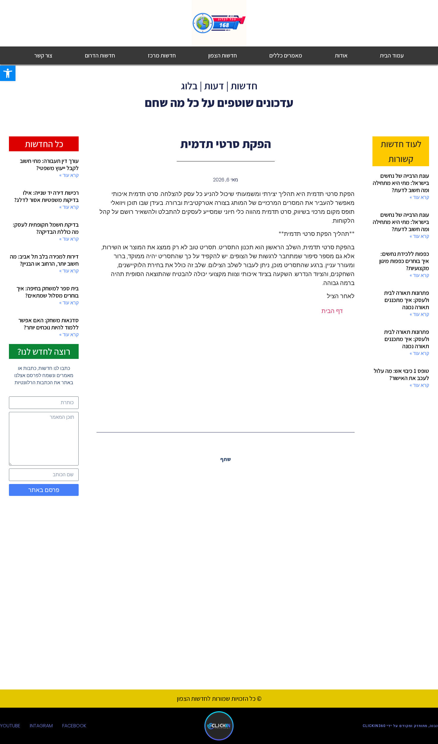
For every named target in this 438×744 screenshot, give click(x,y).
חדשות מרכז (162, 55)
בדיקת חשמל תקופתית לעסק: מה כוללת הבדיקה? (46, 228)
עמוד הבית (392, 55)
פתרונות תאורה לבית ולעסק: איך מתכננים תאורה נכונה (406, 300)
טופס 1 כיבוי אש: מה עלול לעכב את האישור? (401, 374)
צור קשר (43, 55)
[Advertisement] (226, 369)
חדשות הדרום (100, 55)
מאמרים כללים (285, 55)
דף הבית (332, 311)
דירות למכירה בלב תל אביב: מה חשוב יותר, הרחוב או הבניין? (44, 260)
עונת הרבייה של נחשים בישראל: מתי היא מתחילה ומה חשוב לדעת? (401, 183)
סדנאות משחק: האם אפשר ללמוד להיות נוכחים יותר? (48, 323)
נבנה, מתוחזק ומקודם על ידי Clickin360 (400, 726)
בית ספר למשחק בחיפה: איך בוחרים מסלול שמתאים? (47, 291)
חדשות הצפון (222, 55)
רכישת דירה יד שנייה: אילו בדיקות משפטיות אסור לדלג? (46, 196)
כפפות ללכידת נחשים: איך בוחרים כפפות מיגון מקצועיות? (404, 261)
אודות (341, 55)
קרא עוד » (419, 197)
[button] (238, 472)
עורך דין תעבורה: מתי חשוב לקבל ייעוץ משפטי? (49, 164)
